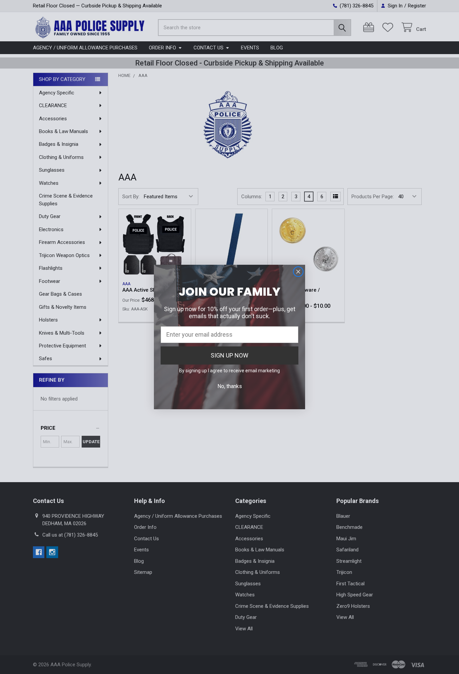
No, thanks (229, 386)
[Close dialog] (298, 271)
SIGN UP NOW (229, 355)
